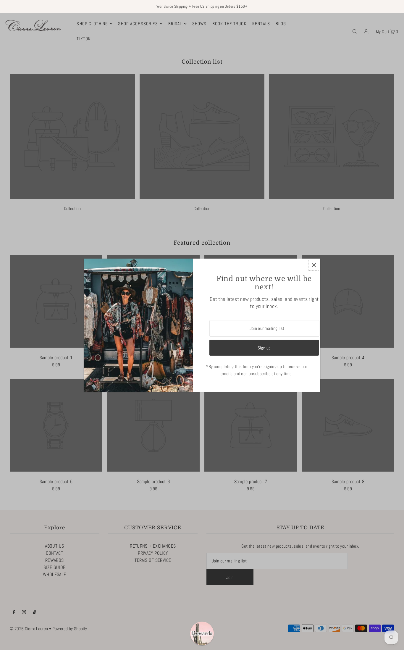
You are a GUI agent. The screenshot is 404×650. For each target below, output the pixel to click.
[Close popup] (313, 265)
